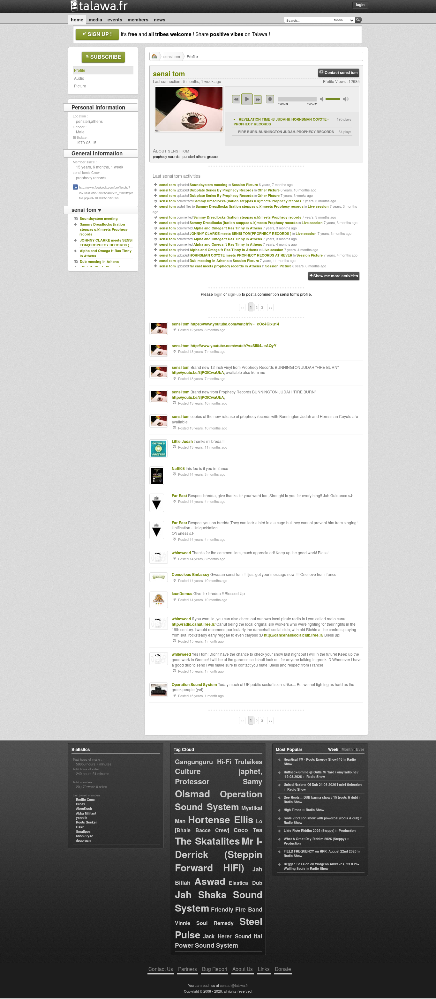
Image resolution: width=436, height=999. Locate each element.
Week (333, 749)
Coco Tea (248, 830)
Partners (187, 968)
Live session (318, 206)
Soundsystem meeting (209, 184)
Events (115, 19)
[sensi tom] (189, 134)
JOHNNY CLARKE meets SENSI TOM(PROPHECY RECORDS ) (240, 233)
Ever (360, 749)
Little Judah (182, 441)
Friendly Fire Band (236, 909)
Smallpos (83, 831)
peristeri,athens (89, 121)
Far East (179, 495)
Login (360, 4)
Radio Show (315, 776)
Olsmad (192, 793)
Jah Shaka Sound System (218, 900)
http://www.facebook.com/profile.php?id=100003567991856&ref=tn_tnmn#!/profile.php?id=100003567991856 (106, 192)
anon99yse (84, 836)
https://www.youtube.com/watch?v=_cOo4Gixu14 (235, 324)
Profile (79, 70)
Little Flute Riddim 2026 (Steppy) (309, 830)
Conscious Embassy (190, 574)
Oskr (80, 827)
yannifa (81, 818)
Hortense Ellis (221, 819)
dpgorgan (83, 840)
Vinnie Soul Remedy (204, 923)
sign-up (234, 294)
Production (347, 830)
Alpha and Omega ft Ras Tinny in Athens (227, 228)
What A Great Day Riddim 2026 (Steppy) (315, 839)
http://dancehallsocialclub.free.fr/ (293, 635)
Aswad (209, 881)
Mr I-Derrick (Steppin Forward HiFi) (218, 854)
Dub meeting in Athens (209, 260)
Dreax (80, 804)
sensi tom (171, 56)
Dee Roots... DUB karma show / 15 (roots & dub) (321, 797)
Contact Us (160, 968)
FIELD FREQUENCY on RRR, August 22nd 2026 (320, 851)
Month (347, 749)
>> (270, 307)
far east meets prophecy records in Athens (225, 266)
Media (95, 19)
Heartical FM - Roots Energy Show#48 (313, 759)
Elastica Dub (245, 882)
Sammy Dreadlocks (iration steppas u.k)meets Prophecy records (247, 200)
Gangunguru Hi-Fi (203, 761)
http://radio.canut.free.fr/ (193, 624)
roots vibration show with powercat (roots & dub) (321, 818)
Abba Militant (86, 813)
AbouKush (84, 808)
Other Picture (269, 190)
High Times (292, 810)
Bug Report (214, 968)
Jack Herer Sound (227, 936)
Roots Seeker (86, 822)
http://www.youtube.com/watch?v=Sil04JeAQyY (233, 345)
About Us (242, 968)
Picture (80, 85)
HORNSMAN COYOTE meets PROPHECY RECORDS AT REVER (241, 255)
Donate (283, 968)
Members (138, 19)
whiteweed (181, 552)
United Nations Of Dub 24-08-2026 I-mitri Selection (323, 784)
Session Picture (245, 184)
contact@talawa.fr (234, 985)
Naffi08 (178, 468)
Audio (79, 78)
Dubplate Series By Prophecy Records (221, 190)
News (159, 19)
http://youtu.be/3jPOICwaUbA (198, 372)
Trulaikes (248, 761)
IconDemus (182, 593)
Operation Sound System (194, 684)
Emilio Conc (85, 799)
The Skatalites (207, 840)
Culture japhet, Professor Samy (218, 776)
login (218, 294)
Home (77, 19)
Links (264, 968)
